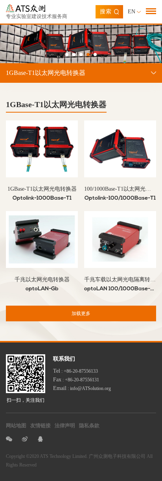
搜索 (106, 12)
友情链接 (40, 425)
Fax (57, 380)
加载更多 (81, 313)
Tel (56, 371)
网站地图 (16, 425)
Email (59, 388)
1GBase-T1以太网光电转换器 (45, 72)
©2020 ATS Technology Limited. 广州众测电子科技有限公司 (85, 456)
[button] (66, 54)
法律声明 (65, 425)
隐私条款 (89, 425)
